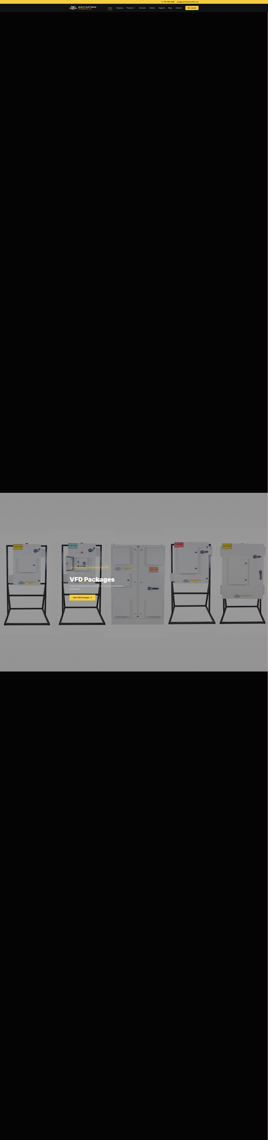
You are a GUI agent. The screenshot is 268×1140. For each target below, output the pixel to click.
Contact (179, 8)
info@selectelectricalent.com (187, 2)
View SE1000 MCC (80, 601)
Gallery (152, 8)
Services (142, 8)
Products (130, 8)
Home (110, 8)
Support (162, 8)
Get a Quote (191, 8)
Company (119, 8)
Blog (170, 8)
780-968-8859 (169, 2)
